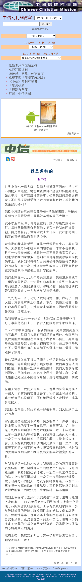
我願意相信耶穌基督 (23, 65)
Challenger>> (60, 568)
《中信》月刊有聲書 (23, 81)
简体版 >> (72, 160)
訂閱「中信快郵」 (21, 93)
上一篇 (64, 562)
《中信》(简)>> (9, 568)
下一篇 (73, 562)
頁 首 (57, 562)
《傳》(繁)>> (26, 568)
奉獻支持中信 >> (41, 29)
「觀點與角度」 (20, 89)
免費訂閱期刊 (18, 69)
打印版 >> (59, 160)
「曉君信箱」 (18, 85)
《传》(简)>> (43, 568)
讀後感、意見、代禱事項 (26, 73)
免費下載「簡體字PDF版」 (28, 77)
